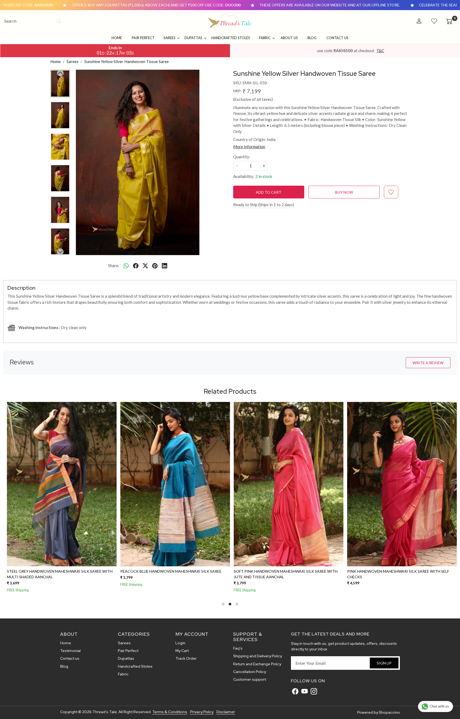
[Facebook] (295, 691)
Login (180, 643)
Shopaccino (389, 712)
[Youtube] (304, 691)
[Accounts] (419, 21)
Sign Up (384, 663)
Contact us (69, 658)
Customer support (249, 679)
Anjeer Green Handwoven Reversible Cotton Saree (402, 571)
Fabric (265, 37)
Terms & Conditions (169, 711)
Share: (113, 265)
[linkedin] (164, 265)
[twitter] (145, 265)
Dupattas (193, 37)
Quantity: (241, 156)
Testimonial (70, 650)
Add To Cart (268, 192)
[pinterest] (155, 265)
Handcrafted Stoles (230, 37)
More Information (249, 146)
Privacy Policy (201, 711)
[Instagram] (314, 691)
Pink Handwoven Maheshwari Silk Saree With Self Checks (60, 574)
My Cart (182, 650)
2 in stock (263, 176)
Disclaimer (225, 711)
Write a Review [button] (428, 362)
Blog (312, 37)
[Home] (230, 21)
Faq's (238, 648)
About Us (289, 37)
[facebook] (136, 265)
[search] (59, 21)
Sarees (169, 37)
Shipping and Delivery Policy (257, 656)
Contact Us (337, 37)
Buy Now (344, 192)
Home (117, 37)
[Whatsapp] (126, 265)
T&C (380, 50)
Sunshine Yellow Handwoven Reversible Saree (170, 571)
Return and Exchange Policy (257, 664)
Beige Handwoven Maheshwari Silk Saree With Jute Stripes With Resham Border (288, 574)
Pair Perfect (143, 37)
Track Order (186, 658)
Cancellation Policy (249, 671)
